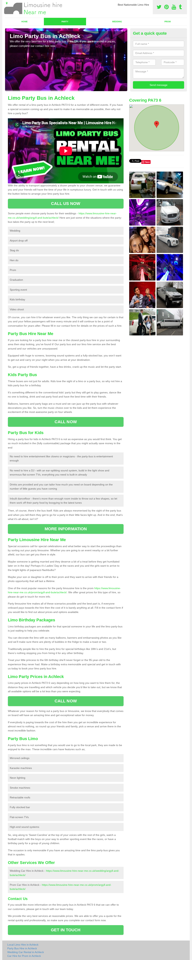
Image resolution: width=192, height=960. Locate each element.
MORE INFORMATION (66, 528)
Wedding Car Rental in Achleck (25, 952)
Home (24, 21)
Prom (167, 21)
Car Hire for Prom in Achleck (24, 955)
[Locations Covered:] (7, 3)
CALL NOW (66, 421)
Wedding (117, 21)
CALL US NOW (65, 203)
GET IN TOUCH (65, 930)
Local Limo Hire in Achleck (22, 944)
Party (65, 21)
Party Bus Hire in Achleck (22, 948)
